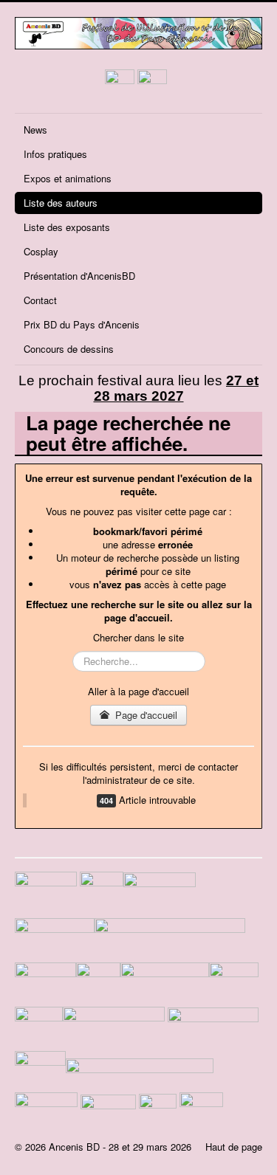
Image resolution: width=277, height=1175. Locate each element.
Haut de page (233, 1147)
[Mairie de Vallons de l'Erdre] (170, 938)
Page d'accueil (144, 715)
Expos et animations (68, 178)
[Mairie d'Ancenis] (101, 893)
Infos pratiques (55, 154)
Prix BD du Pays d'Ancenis (82, 324)
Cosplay (41, 251)
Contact (40, 300)
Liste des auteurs (61, 203)
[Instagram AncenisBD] (152, 82)
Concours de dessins (69, 349)
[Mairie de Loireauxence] (161, 893)
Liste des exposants (67, 227)
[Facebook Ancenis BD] (119, 82)
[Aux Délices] (114, 1027)
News (35, 130)
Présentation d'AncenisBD (79, 276)
